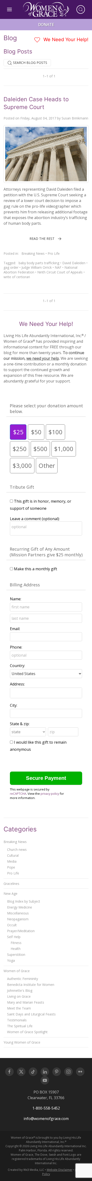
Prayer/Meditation (21, 931)
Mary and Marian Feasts (25, 1002)
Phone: (16, 647)
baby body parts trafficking (39, 263)
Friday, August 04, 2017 (38, 118)
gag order (11, 267)
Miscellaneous (18, 913)
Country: (17, 665)
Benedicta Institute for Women (30, 984)
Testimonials (17, 1020)
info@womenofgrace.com (46, 1118)
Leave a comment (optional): (35, 518)
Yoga (11, 960)
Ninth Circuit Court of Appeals (60, 272)
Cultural (13, 855)
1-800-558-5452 (46, 1108)
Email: (15, 628)
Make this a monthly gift (35, 568)
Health (16, 948)
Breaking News (33, 253)
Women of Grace (17, 971)
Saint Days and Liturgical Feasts (31, 1014)
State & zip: (19, 723)
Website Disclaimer (59, 1170)
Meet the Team (19, 1008)
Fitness (16, 942)
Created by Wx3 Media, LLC (26, 1170)
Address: (17, 684)
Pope (11, 867)
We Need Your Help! (65, 39)
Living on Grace (19, 996)
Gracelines (11, 883)
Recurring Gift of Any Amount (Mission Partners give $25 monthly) (46, 552)
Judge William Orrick (36, 267)
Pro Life (54, 253)
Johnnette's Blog (19, 990)
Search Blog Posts (29, 62)
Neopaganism (18, 919)
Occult (12, 925)
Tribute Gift (22, 487)
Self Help (14, 937)
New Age (10, 893)
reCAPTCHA (18, 793)
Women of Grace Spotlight (27, 1032)
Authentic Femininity (22, 978)
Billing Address (25, 585)
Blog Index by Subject (23, 901)
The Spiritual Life (20, 1026)
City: (13, 705)
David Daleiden (73, 263)
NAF (58, 267)
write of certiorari (17, 277)
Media (12, 861)
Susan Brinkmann (75, 118)
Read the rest (41, 238)
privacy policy (50, 793)
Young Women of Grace (22, 1042)
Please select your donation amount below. (46, 408)
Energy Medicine (19, 907)
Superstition (16, 954)
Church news (17, 849)
